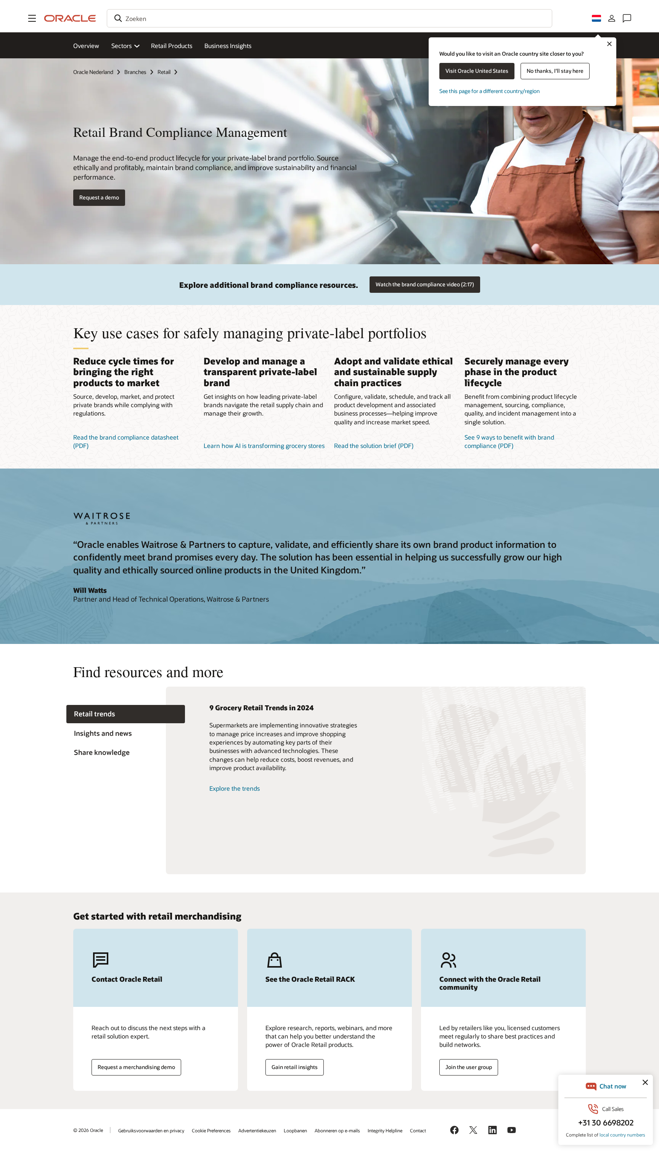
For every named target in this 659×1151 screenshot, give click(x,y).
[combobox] (329, 18)
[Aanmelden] (611, 18)
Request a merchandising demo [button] (136, 1067)
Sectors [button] (121, 46)
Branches (135, 71)
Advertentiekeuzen (257, 1130)
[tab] (125, 714)
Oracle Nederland (93, 71)
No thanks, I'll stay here (555, 70)
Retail (164, 71)
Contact (418, 1130)
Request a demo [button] (99, 197)
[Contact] (627, 18)
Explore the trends (234, 788)
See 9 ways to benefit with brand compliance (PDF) (509, 441)
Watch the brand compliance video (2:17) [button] (425, 284)
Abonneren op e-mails (337, 1130)
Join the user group (468, 1067)
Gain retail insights (295, 1067)
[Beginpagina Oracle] (70, 18)
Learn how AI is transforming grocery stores (264, 445)
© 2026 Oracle (88, 1130)
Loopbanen (295, 1130)
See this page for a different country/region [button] (489, 91)
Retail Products (171, 46)
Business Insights (227, 46)
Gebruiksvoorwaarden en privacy (151, 1130)
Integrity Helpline (385, 1130)
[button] (32, 18)
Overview (86, 46)
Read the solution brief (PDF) (373, 445)
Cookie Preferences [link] (211, 1130)
